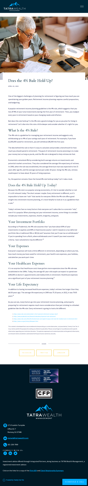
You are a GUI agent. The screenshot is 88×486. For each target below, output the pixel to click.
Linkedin (61, 353)
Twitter (44, 353)
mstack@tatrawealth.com (18, 438)
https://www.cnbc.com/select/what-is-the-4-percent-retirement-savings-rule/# (36, 314)
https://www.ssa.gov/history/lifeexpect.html (26, 321)
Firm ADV (33, 470)
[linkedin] (10, 453)
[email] (5, 438)
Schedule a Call (74, 482)
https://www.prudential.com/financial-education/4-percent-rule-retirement (35, 316)
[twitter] (15, 453)
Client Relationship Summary (51, 470)
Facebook (27, 353)
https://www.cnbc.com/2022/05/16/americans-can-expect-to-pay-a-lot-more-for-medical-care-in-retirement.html (45, 319)
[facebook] (5, 453)
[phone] (5, 445)
